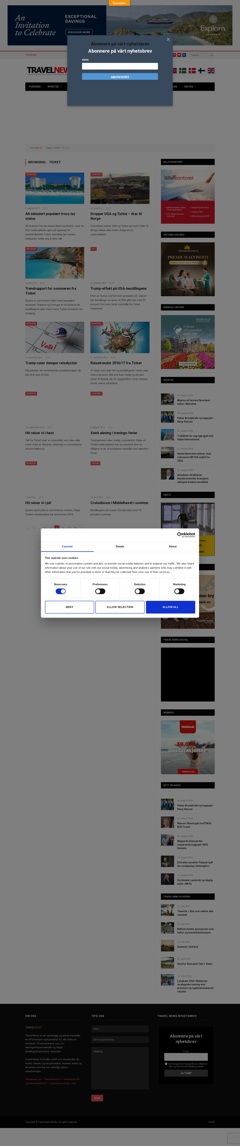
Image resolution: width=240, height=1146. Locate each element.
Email (85, 59)
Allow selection (120, 607)
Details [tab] (120, 546)
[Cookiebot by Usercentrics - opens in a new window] (179, 535)
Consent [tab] (67, 546)
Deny (69, 607)
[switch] (100, 591)
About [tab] (173, 546)
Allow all (171, 607)
